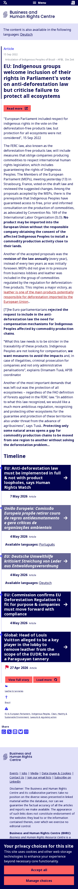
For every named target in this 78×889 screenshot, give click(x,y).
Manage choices (39, 880)
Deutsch (26, 34)
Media (34, 773)
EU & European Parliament (17, 713)
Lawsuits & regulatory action (43, 717)
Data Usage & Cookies (56, 773)
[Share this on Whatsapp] (4, 732)
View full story (18, 680)
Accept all (39, 870)
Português (47, 544)
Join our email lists (39, 777)
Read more (14, 108)
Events (14, 773)
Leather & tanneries (14, 691)
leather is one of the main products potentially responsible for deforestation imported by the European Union (39, 297)
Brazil (7, 702)
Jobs (24, 773)
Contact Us (17, 777)
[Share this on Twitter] (9, 732)
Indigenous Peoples (41, 713)
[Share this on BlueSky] (20, 732)
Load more (44, 680)
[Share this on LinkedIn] (15, 732)
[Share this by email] (26, 732)
